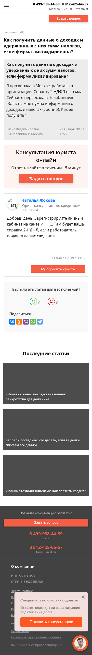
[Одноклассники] (19, 322)
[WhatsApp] (33, 322)
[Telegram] (40, 322)
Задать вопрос (69, 18)
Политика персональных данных (36, 637)
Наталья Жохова (38, 200)
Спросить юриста (60, 269)
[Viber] (26, 322)
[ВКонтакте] (12, 322)
